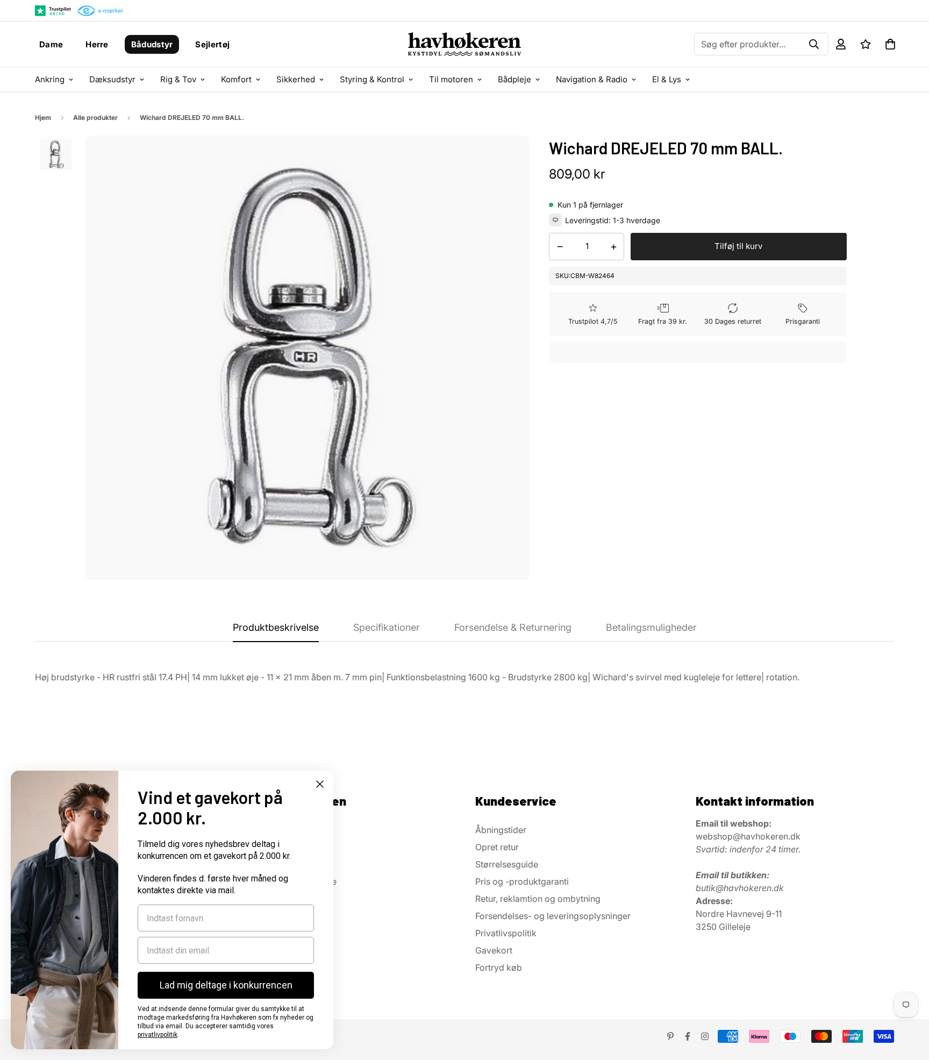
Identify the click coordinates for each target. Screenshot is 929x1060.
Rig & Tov (178, 79)
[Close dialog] (320, 784)
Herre (97, 44)
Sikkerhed (295, 79)
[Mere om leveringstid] (555, 220)
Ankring (50, 79)
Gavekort (493, 950)
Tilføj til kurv (738, 246)
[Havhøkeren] (464, 44)
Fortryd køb (498, 967)
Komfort (236, 79)
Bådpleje (514, 79)
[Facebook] (687, 1036)
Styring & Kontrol (372, 79)
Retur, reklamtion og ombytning (538, 898)
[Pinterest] (670, 1036)
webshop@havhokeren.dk (748, 836)
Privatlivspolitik (506, 933)
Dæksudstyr (112, 79)
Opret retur (497, 847)
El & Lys (666, 79)
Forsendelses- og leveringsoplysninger (553, 915)
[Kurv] (890, 44)
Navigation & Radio (591, 79)
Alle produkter (95, 117)
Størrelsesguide (506, 864)
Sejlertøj (212, 44)
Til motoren (451, 79)
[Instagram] (704, 1036)
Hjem (43, 117)
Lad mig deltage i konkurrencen (226, 985)
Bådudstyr (152, 44)
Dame (51, 44)
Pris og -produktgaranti (522, 881)
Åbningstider (500, 829)
